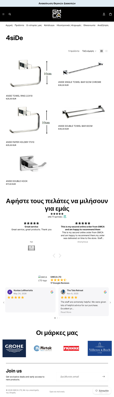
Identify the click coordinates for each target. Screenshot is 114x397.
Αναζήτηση (103, 25)
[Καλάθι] (110, 14)
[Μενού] (3, 14)
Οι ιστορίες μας (34, 25)
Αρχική (9, 25)
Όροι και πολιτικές (57, 391)
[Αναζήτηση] (10, 14)
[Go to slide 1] (55, 317)
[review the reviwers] (52, 292)
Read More (66, 312)
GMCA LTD (17, 390)
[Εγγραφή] (103, 376)
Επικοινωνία (89, 25)
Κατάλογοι (49, 25)
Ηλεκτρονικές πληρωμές (69, 25)
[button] (89, 51)
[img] (57, 213)
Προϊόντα (19, 25)
